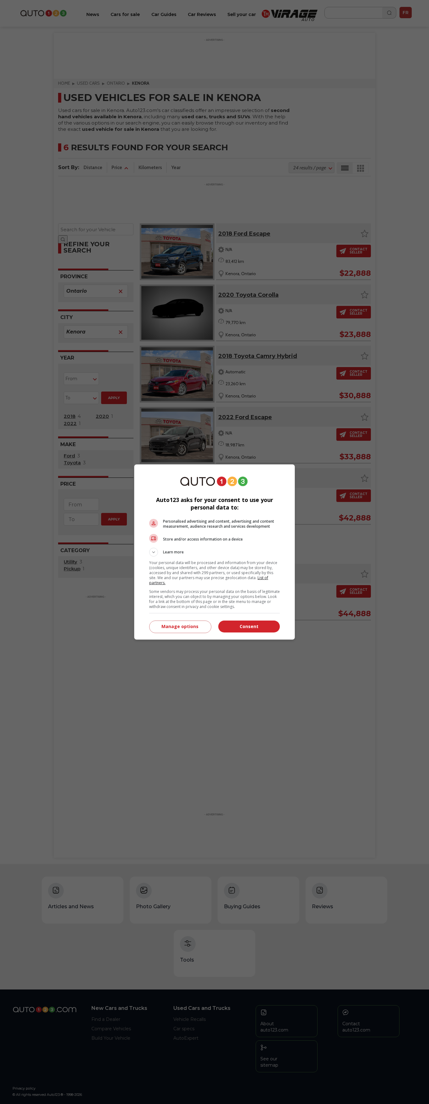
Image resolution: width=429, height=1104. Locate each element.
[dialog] (214, 552)
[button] (214, 552)
